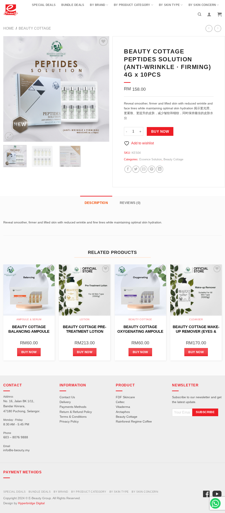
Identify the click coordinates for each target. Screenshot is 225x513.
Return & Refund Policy (76, 412)
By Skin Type (169, 5)
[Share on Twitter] (136, 169)
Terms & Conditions (73, 416)
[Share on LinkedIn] (159, 169)
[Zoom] (9, 136)
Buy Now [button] (29, 352)
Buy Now (160, 131)
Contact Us (67, 397)
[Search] (199, 14)
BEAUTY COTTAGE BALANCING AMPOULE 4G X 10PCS (28, 329)
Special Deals (44, 5)
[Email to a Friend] (143, 169)
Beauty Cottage (35, 28)
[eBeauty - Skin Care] (10, 10)
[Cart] (219, 14)
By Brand (97, 5)
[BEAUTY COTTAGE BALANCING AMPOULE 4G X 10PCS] (29, 290)
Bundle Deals (72, 5)
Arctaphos (123, 412)
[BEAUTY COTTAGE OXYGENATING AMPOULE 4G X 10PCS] (140, 290)
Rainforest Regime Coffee (134, 421)
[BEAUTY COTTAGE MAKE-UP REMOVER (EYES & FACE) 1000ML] (196, 290)
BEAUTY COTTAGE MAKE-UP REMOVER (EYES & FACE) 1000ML (196, 329)
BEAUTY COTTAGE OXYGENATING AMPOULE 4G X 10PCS (140, 329)
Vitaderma (123, 407)
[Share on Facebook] (128, 169)
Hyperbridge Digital (31, 503)
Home (8, 28)
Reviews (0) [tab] (130, 203)
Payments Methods (73, 407)
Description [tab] (96, 203)
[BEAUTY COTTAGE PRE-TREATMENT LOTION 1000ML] (84, 290)
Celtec (120, 402)
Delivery (65, 402)
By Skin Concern (202, 5)
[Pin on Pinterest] (151, 169)
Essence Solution (150, 159)
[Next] (101, 88)
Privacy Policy (69, 421)
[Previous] (11, 88)
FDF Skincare (125, 397)
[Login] (209, 14)
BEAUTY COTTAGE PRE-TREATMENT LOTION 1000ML (84, 329)
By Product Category (132, 5)
